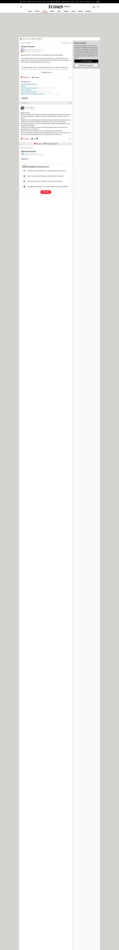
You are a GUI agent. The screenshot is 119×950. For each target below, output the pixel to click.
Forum (97, 1)
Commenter (26, 139)
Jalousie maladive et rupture (29, 92)
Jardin (48, 1)
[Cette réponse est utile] (32, 138)
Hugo (93, 1)
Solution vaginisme (26, 90)
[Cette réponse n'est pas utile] (37, 138)
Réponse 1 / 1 (24, 103)
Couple (44, 11)
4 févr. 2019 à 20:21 (36, 51)
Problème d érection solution (29, 88)
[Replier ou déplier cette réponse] (71, 103)
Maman (66, 11)
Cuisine (34, 1)
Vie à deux (39, 38)
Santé (67, 1)
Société (72, 1)
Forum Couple (31, 38)
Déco (43, 1)
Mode (24, 1)
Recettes (39, 1)
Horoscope (88, 1)
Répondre (39, 143)
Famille (63, 1)
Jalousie (23, 86)
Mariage (58, 1)
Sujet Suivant (65, 43)
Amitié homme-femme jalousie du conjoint (33, 94)
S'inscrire (46, 192)
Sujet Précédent (26, 43)
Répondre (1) (26, 77)
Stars (77, 1)
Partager (36, 77)
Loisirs (81, 1)
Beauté (29, 1)
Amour (52, 1)
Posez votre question (51, 143)
